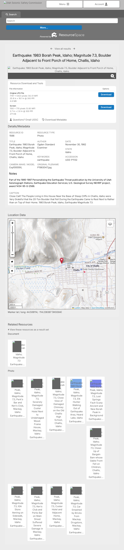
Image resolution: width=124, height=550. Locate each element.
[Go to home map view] (12, 261)
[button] (62, 261)
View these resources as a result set (29, 329)
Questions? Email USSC (25, 119)
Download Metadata (56, 119)
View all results (63, 48)
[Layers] (110, 223)
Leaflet (77, 307)
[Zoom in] (12, 223)
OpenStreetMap (97, 307)
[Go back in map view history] (12, 271)
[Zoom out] (12, 254)
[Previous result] (51, 49)
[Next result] (74, 49)
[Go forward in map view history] (12, 266)
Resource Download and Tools (26, 83)
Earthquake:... (17, 364)
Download (106, 94)
